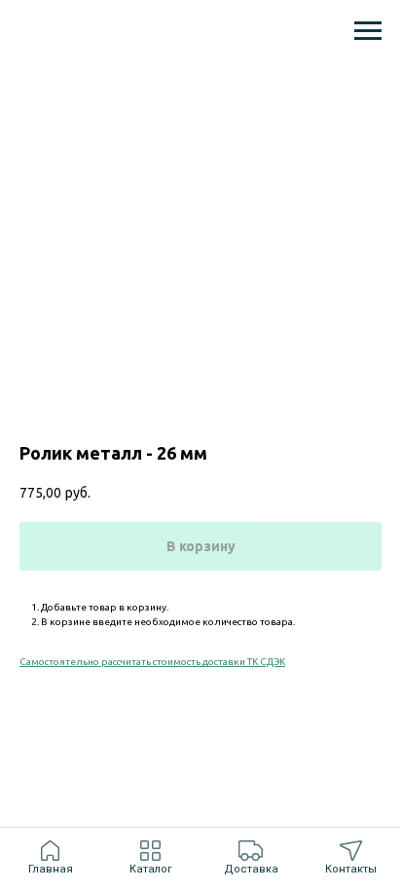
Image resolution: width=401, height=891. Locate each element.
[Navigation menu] (368, 31)
